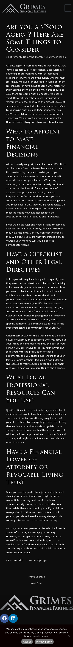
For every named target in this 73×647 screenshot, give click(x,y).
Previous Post (36, 577)
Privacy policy (44, 641)
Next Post (36, 583)
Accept (27, 641)
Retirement (14, 56)
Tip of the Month (33, 56)
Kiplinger (42, 560)
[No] (68, 636)
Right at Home (27, 560)
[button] (67, 8)
